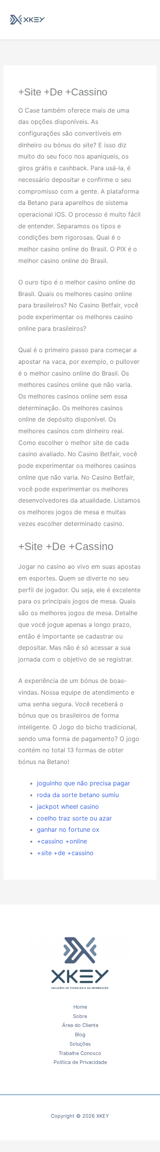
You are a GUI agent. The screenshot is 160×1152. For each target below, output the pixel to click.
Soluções (80, 1044)
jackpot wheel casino (68, 806)
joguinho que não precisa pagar (83, 783)
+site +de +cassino (65, 853)
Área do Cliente (80, 1025)
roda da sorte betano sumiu (78, 795)
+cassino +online (62, 841)
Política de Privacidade (80, 1062)
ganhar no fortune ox (68, 829)
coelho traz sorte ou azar (74, 818)
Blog (80, 1034)
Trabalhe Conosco (80, 1053)
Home (80, 1007)
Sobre (80, 1016)
